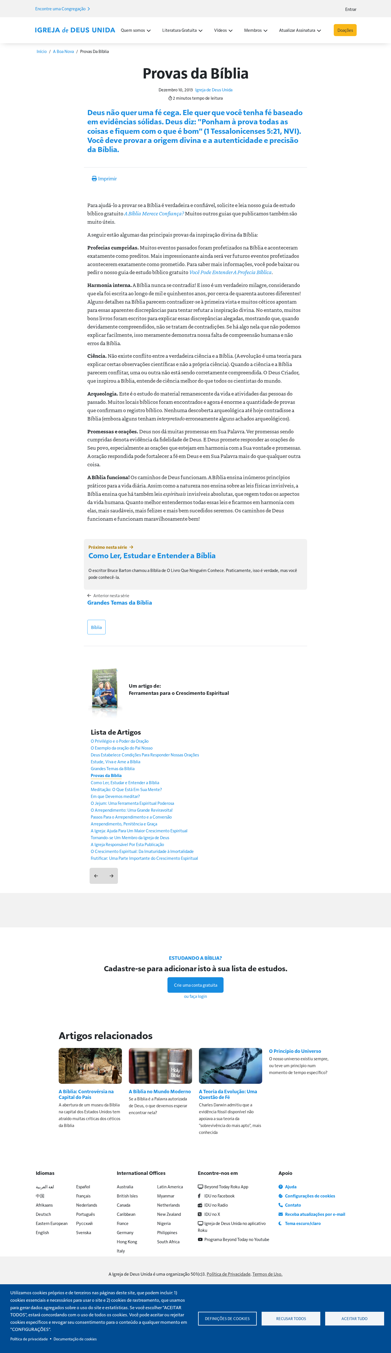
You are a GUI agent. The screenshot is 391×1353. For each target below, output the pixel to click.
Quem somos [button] (133, 30)
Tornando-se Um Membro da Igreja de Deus (130, 837)
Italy (121, 1250)
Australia (125, 1186)
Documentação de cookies (75, 1338)
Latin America (170, 1186)
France (123, 1223)
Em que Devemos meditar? (115, 796)
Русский (84, 1223)
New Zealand (169, 1214)
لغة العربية (45, 1186)
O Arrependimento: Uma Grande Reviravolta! (132, 810)
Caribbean (126, 1214)
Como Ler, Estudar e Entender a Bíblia (152, 555)
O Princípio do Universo (295, 1051)
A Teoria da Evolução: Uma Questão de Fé (228, 1094)
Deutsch (43, 1214)
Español (83, 1186)
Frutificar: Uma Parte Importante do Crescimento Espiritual (144, 858)
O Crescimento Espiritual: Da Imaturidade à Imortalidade (142, 851)
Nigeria (164, 1223)
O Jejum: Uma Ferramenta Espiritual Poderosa (132, 803)
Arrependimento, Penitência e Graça (124, 823)
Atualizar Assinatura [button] (297, 30)
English (42, 1232)
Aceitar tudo (354, 1318)
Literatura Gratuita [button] (179, 30)
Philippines (167, 1232)
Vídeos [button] (220, 30)
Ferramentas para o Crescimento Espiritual (179, 693)
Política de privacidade (29, 1338)
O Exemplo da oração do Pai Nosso (122, 747)
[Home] (75, 30)
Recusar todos (291, 1318)
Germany (125, 1232)
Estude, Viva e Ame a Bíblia (115, 761)
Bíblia (96, 627)
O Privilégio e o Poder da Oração (120, 741)
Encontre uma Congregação (60, 8)
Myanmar (165, 1195)
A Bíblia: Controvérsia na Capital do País (86, 1094)
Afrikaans (44, 1205)
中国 (40, 1195)
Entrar (350, 9)
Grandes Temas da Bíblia (119, 602)
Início (42, 51)
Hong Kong (127, 1241)
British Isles (127, 1195)
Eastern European (52, 1223)
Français (83, 1195)
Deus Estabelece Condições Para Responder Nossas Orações (145, 754)
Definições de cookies (227, 1318)
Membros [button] (253, 30)
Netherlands (168, 1205)
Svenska (83, 1232)
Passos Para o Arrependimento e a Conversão (131, 816)
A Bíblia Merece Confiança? (154, 213)
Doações (345, 30)
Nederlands (86, 1205)
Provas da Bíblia (106, 775)
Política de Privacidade (228, 1274)
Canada (123, 1205)
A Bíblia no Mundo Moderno (160, 1091)
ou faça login (195, 996)
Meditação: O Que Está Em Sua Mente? (126, 789)
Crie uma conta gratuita (195, 985)
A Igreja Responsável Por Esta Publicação (127, 844)
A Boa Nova (63, 51)
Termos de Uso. (267, 1274)
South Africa (168, 1241)
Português (85, 1214)
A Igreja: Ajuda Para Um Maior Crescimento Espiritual (139, 830)
